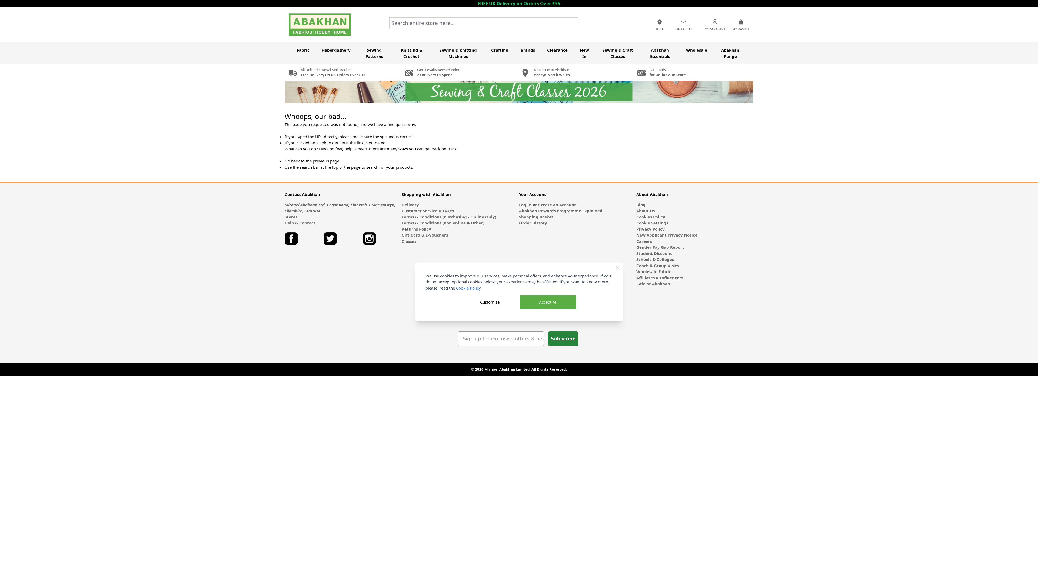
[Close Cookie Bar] (618, 268)
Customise (490, 302)
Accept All (548, 302)
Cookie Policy (468, 288)
